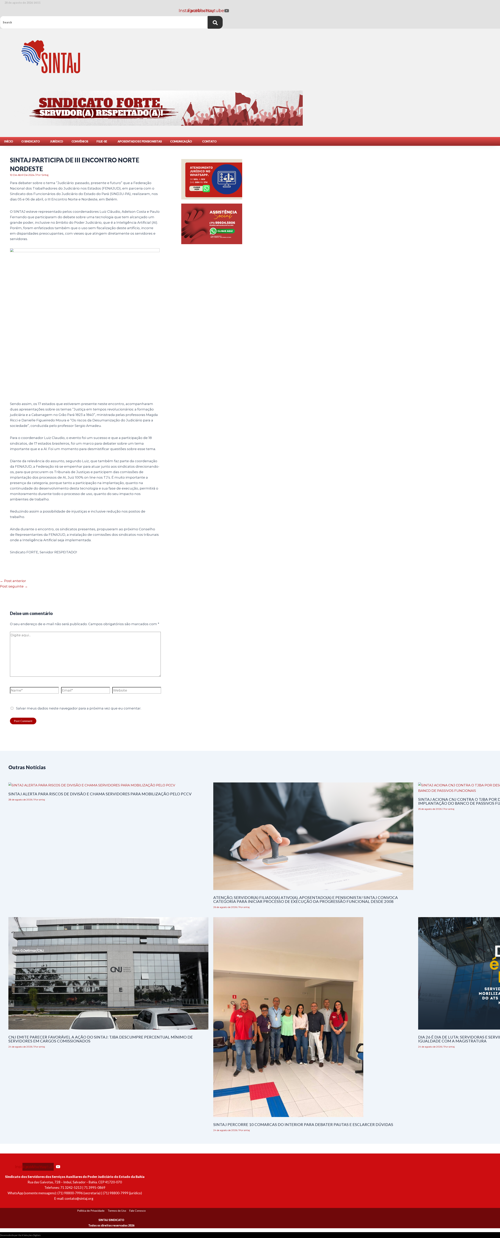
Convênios (79, 141)
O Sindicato (30, 141)
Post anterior (13, 581)
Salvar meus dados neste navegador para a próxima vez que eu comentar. (78, 708)
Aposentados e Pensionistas (140, 141)
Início (8, 141)
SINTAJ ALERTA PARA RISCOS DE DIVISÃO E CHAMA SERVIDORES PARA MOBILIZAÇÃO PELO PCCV (100, 793)
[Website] (136, 691)
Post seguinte (14, 586)
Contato (209, 141)
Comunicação (181, 141)
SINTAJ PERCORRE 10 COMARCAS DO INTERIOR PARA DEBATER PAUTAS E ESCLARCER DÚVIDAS (303, 1124)
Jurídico (56, 141)
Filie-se (101, 141)
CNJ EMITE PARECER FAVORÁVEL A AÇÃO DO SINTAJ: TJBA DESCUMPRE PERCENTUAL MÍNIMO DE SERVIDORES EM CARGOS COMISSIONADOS (100, 1039)
